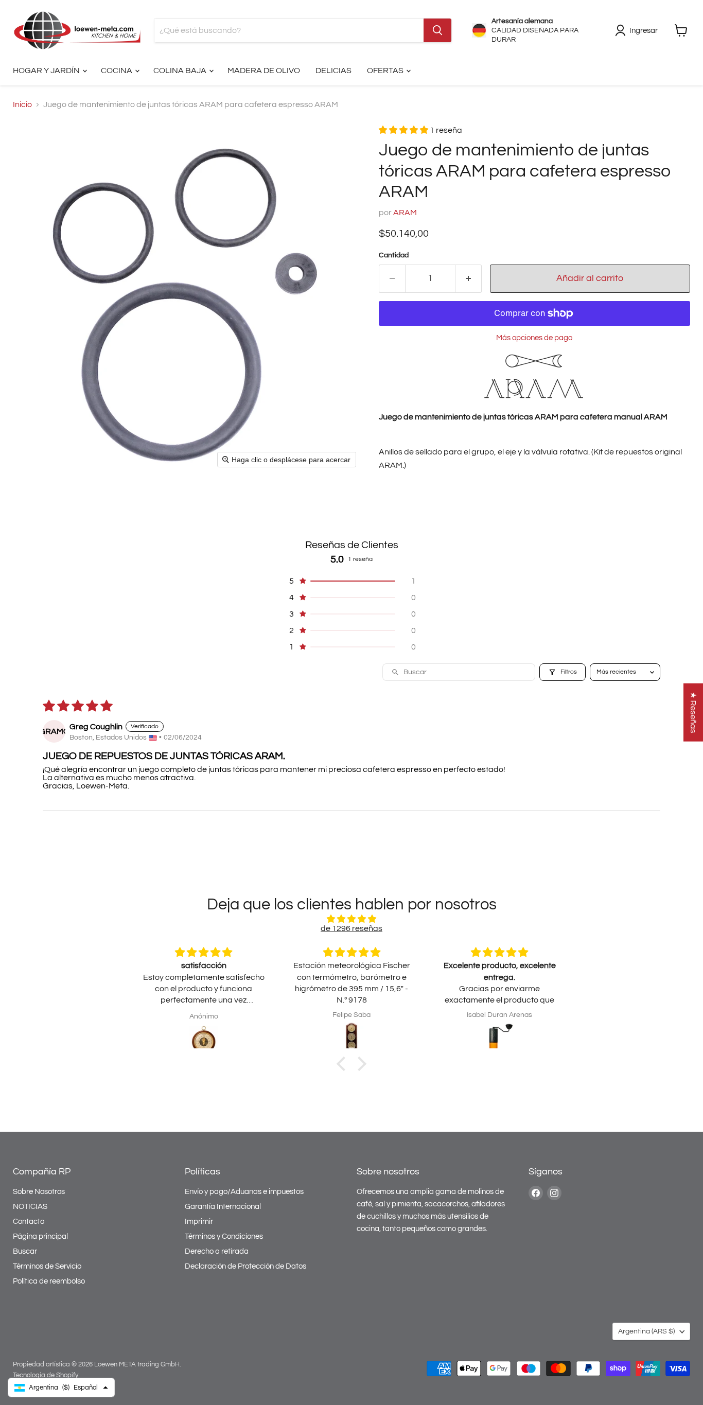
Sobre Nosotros (39, 1192)
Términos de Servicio (47, 1266)
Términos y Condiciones (224, 1236)
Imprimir (199, 1221)
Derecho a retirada (217, 1251)
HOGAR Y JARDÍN (47, 70)
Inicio (22, 104)
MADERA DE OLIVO (263, 70)
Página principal (40, 1236)
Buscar (25, 1251)
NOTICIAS (30, 1206)
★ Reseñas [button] (693, 712)
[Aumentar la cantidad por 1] (468, 279)
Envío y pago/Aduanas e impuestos (244, 1192)
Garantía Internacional (223, 1206)
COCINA (117, 70)
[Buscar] (437, 30)
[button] (404, 130)
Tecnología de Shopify (45, 1375)
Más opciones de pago (534, 338)
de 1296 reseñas (351, 928)
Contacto (28, 1221)
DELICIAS (333, 70)
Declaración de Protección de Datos (245, 1266)
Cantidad (394, 255)
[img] (351, 919)
